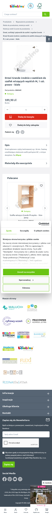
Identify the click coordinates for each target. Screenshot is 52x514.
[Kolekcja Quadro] (9, 361)
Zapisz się (8, 464)
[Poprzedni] (7, 208)
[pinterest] (10, 479)
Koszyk (47, 512)
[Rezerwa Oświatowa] (14, 382)
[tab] (26, 150)
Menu (5, 512)
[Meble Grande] (13, 372)
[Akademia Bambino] (8, 348)
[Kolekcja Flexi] (25, 361)
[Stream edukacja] (8, 335)
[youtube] (15, 479)
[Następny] (44, 208)
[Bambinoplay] (39, 335)
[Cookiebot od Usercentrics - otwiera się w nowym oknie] (38, 224)
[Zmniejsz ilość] (7, 110)
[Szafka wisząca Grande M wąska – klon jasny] (26, 197)
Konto (15, 512)
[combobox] (26, 14)
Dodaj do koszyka (26, 117)
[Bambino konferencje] (26, 348)
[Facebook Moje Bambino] (4, 479)
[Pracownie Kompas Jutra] (36, 321)
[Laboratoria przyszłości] (23, 335)
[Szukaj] (46, 14)
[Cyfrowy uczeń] (12, 321)
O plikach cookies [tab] (41, 231)
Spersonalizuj (24, 280)
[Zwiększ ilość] (44, 110)
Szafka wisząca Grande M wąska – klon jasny (26, 216)
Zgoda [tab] (8, 231)
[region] (26, 59)
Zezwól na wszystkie (26, 272)
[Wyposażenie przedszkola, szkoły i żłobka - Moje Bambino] (17, 6)
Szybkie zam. (36, 512)
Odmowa (26, 288)
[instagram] (20, 479)
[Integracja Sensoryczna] (32, 307)
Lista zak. (26, 512)
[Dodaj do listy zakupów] (41, 186)
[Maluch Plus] (12, 307)
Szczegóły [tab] (24, 231)
